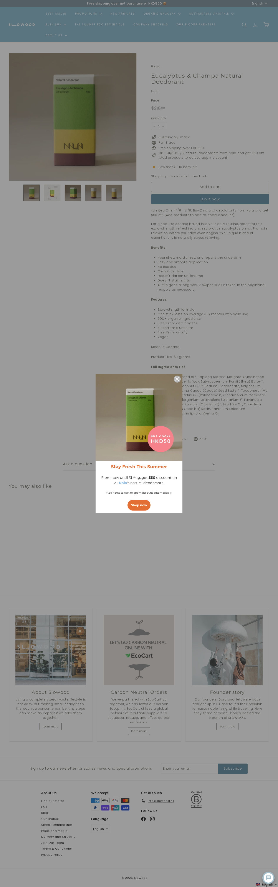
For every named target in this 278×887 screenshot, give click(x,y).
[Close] (177, 379)
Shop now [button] (139, 505)
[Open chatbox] (268, 878)
